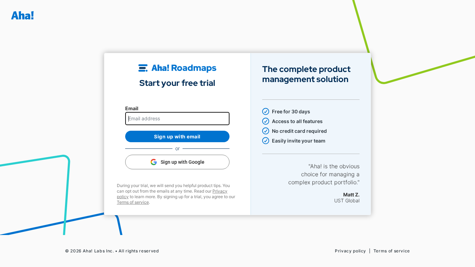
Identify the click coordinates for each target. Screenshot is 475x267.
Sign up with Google (182, 162)
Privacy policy (350, 250)
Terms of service (133, 202)
